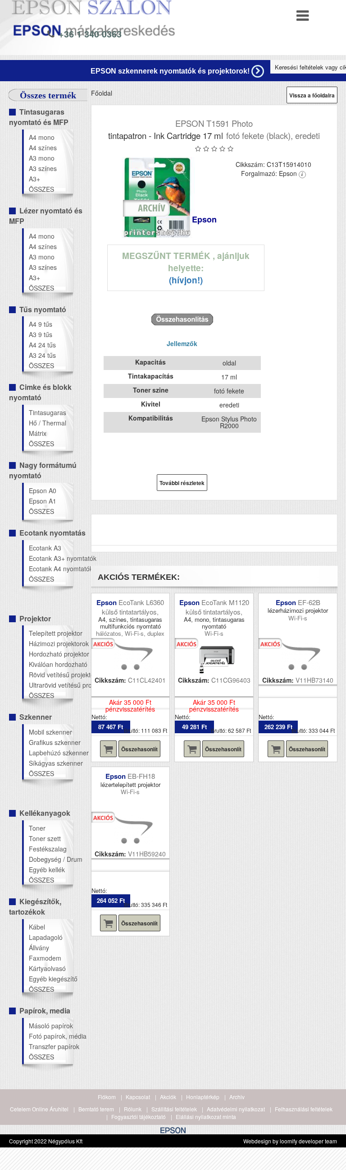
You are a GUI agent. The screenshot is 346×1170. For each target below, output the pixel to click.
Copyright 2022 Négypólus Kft (45, 1141)
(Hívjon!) (186, 280)
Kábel (37, 926)
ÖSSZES (41, 189)
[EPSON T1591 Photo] (157, 197)
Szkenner (35, 717)
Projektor (35, 618)
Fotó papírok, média (51, 1036)
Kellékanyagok (44, 813)
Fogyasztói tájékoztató (138, 1116)
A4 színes (43, 147)
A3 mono (42, 157)
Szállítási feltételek (174, 1109)
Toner (37, 827)
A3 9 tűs (40, 334)
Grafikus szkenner (51, 742)
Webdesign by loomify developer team (290, 1141)
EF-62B (309, 602)
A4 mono (42, 137)
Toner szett (45, 838)
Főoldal (101, 92)
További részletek (182, 483)
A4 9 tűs (40, 323)
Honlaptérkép (202, 1097)
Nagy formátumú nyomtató (43, 470)
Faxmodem (45, 957)
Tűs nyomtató (42, 309)
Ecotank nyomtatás (52, 532)
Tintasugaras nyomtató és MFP (38, 116)
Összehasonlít (139, 749)
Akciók (168, 1097)
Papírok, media (44, 1010)
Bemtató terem (96, 1109)
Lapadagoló (46, 937)
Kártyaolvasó (47, 968)
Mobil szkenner (50, 731)
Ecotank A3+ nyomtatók (51, 558)
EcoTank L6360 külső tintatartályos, (133, 606)
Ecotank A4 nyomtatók (51, 568)
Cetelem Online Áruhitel (39, 1109)
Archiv (237, 1097)
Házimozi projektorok (51, 643)
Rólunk (132, 1109)
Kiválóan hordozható (51, 664)
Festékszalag (48, 848)
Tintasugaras (47, 412)
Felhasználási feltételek (303, 1109)
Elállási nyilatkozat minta (206, 1116)
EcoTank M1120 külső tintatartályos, (217, 606)
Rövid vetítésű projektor (51, 674)
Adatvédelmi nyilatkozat (236, 1109)
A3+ (34, 178)
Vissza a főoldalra (312, 95)
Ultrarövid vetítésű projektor (51, 684)
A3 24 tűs (42, 355)
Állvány (39, 947)
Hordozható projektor (51, 653)
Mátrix (37, 433)
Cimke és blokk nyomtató (40, 392)
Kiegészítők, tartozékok (35, 906)
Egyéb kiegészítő (51, 978)
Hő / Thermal (47, 422)
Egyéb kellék (47, 869)
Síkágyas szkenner (51, 763)
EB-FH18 (141, 776)
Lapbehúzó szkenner (51, 752)
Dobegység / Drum (51, 859)
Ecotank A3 (45, 547)
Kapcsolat (138, 1097)
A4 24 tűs (42, 344)
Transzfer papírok (51, 1046)
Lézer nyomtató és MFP (45, 215)
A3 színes (43, 168)
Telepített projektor (51, 633)
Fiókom (107, 1097)
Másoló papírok (51, 1025)
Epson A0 (42, 490)
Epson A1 (42, 500)
